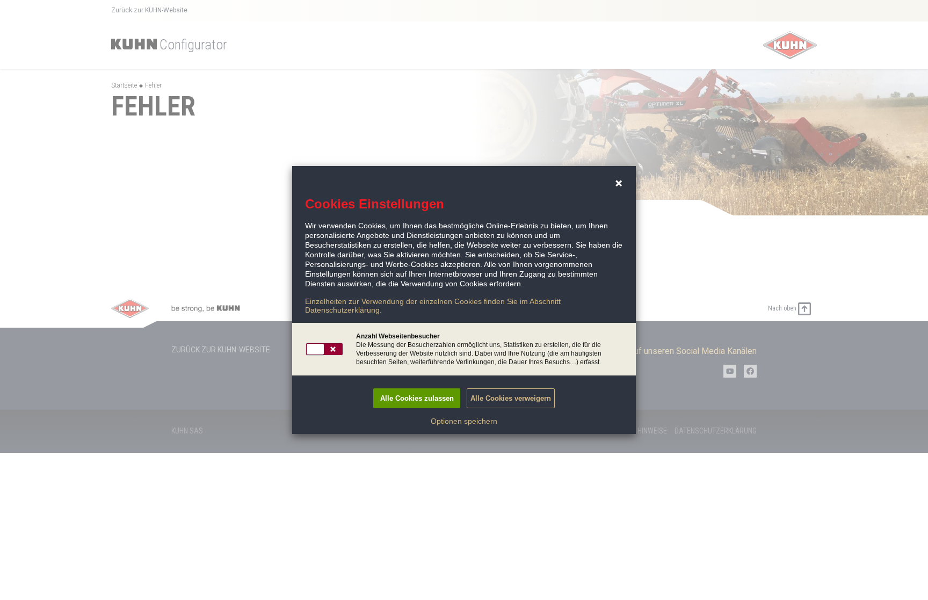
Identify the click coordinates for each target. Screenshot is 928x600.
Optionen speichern (464, 421)
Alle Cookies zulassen (417, 398)
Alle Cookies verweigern (510, 398)
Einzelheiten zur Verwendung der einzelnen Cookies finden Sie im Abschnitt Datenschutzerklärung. (433, 305)
